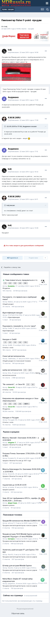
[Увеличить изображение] (29, 138)
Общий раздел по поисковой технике (17, 361)
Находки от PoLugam (11, 418)
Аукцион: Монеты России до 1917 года (17, 445)
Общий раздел (8, 304)
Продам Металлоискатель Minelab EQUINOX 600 (22, 521)
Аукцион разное (8, 490)
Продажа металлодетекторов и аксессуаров (20, 525)
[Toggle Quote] (5, 126)
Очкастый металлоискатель (14, 356)
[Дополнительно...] (45, 51)
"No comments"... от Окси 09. (14, 384)
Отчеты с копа (8, 347)
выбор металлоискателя (12, 370)
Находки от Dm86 (10, 339)
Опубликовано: (23, 52)
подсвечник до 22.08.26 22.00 (14, 485)
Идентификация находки (12, 313)
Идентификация (14, 317)
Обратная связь (17, 613)
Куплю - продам (28, 29)
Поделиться (13, 258)
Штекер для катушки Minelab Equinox (17, 566)
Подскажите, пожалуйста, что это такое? (19, 326)
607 (26, 404)
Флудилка (6, 288)
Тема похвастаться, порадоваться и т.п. (21, 280)
